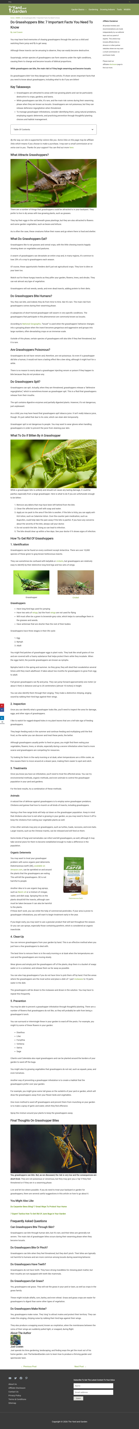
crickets (59, 561)
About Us (12, 1384)
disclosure (113, 64)
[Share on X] (2, 714)
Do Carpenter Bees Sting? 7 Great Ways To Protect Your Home (38, 1206)
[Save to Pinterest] (2, 706)
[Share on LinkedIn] (2, 718)
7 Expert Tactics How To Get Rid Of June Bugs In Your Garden (38, 1213)
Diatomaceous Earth (76, 898)
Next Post (80, 1366)
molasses (79, 979)
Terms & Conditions (17, 1399)
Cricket (76, 597)
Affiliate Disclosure (16, 1388)
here (71, 147)
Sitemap (12, 1403)
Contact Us (13, 1391)
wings (35, 612)
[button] (130, 2)
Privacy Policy (14, 1395)
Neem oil (22, 892)
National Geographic (31, 324)
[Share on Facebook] (2, 710)
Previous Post (29, 1366)
